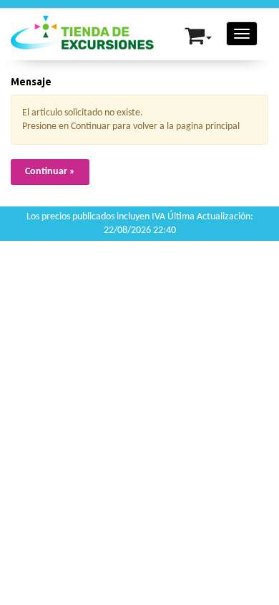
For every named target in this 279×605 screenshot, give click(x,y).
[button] (198, 32)
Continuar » (50, 171)
